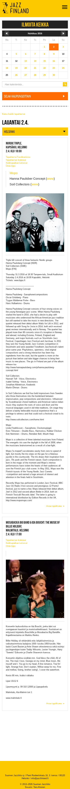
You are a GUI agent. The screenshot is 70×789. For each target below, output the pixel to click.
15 (44, 61)
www (50, 178)
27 (25, 75)
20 (25, 68)
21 (35, 68)
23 (54, 68)
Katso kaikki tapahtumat (13, 114)
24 (63, 68)
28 (35, 75)
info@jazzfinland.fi (40, 778)
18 (7, 68)
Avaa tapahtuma (54, 506)
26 (16, 75)
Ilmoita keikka (35, 25)
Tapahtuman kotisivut (16, 160)
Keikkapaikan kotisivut (16, 163)
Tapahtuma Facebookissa (18, 157)
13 (25, 61)
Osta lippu (10, 166)
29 (44, 75)
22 (44, 68)
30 (54, 75)
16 (54, 61)
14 (35, 61)
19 (16, 68)
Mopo (14, 173)
